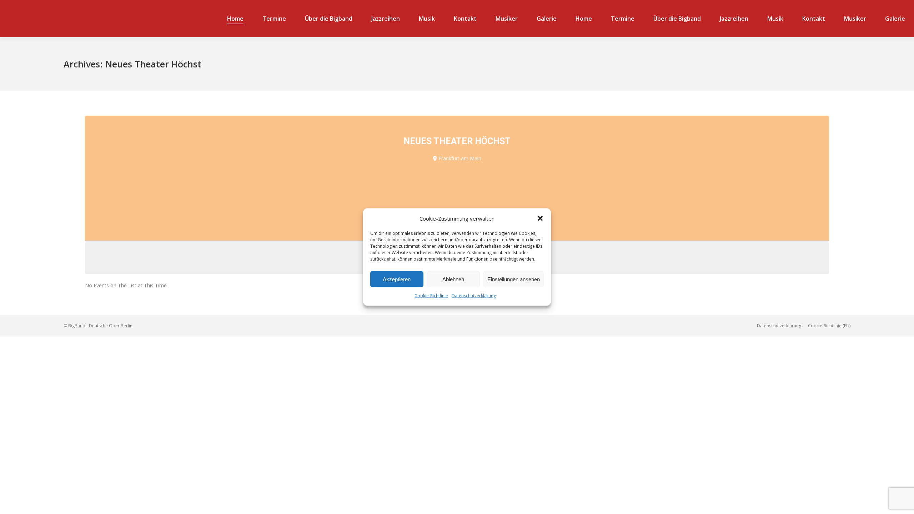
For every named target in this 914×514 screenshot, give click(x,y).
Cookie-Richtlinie (431, 296)
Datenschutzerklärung (474, 296)
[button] (540, 218)
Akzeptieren (397, 279)
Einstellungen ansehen (513, 279)
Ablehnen (453, 279)
